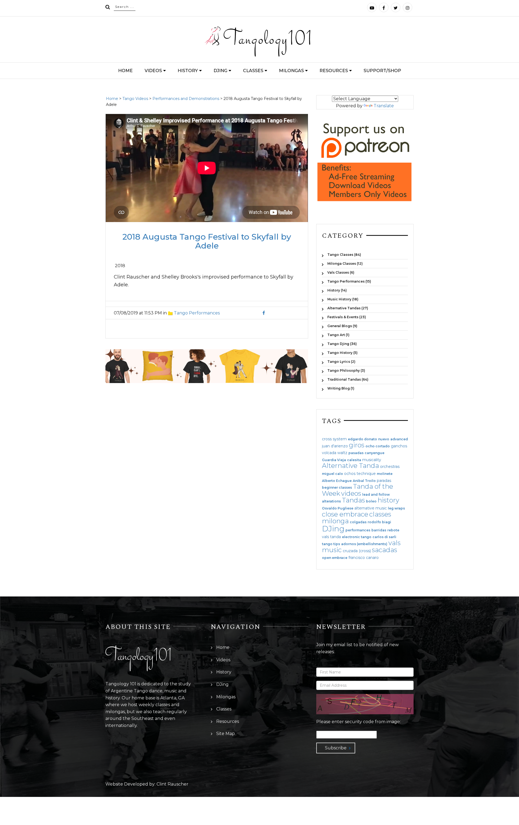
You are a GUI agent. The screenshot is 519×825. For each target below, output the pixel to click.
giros (356, 445)
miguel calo (332, 473)
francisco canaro (363, 557)
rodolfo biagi (379, 522)
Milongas (291, 70)
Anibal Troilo (364, 480)
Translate (384, 105)
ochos (349, 473)
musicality (371, 460)
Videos (153, 70)
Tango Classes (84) (344, 255)
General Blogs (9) (342, 326)
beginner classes (337, 487)
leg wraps (396, 508)
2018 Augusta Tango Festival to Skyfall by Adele (206, 241)
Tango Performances (197, 313)
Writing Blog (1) (340, 388)
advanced (399, 439)
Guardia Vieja (334, 460)
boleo (371, 501)
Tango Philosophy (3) (346, 370)
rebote (393, 530)
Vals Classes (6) (340, 272)
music (332, 550)
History (188, 70)
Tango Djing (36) (342, 344)
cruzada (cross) (357, 551)
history (388, 500)
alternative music (370, 508)
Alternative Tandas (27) (347, 308)
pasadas (356, 453)
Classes (253, 70)
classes (380, 514)
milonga (335, 521)
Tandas (353, 500)
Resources (334, 70)
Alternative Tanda (350, 465)
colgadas (358, 522)
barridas (378, 530)
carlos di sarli (384, 537)
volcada (329, 453)
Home (125, 70)
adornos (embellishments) (364, 544)
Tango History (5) (342, 353)
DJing (220, 70)
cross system (334, 439)
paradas (384, 480)
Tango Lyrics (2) (341, 362)
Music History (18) (342, 299)
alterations (331, 501)
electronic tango (356, 537)
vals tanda (331, 537)
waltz (342, 453)
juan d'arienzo (335, 446)
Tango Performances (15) (349, 281)
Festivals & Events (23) (346, 317)
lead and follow (376, 494)
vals (394, 543)
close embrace (345, 514)
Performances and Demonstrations (185, 98)
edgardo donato (362, 439)
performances (357, 530)
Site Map (225, 733)
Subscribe (336, 747)
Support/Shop (382, 70)
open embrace (334, 557)
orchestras (390, 466)
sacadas (384, 550)
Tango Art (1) (338, 335)
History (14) (337, 290)
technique (366, 473)
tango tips (331, 544)
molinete (384, 473)
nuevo (383, 439)
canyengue (374, 453)
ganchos (399, 446)
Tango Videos (135, 98)
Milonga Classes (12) (345, 263)
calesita (354, 460)
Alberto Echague (337, 480)
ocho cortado (377, 446)
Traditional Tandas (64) (347, 379)
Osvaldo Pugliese (337, 508)
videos (351, 493)
